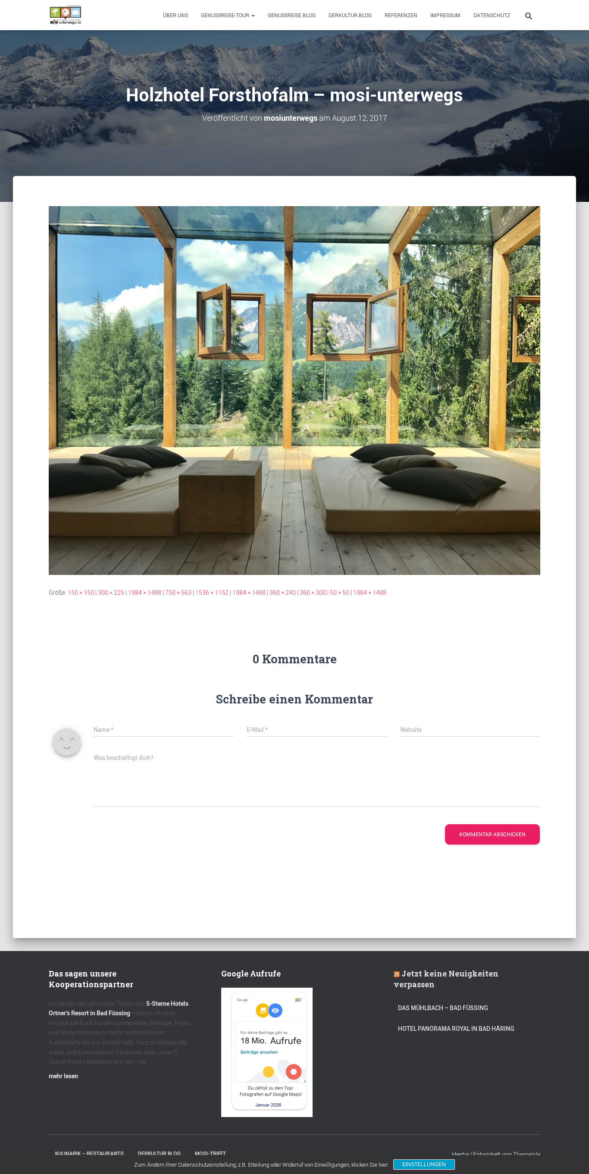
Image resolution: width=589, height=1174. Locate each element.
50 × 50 (339, 592)
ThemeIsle (526, 1154)
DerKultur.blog (350, 15)
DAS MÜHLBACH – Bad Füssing (443, 1007)
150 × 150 (81, 592)
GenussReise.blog (292, 15)
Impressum (445, 15)
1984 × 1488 (144, 592)
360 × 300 (313, 592)
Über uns (175, 15)
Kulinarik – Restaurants (89, 1154)
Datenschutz (491, 15)
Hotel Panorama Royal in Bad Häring (456, 1028)
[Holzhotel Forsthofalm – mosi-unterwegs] (294, 390)
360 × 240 (282, 592)
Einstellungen (424, 1164)
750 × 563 (178, 592)
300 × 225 (111, 592)
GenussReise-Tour (226, 15)
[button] (253, 15)
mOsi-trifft (210, 1154)
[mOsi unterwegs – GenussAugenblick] (65, 15)
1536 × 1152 (212, 592)
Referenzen (401, 15)
